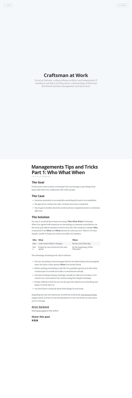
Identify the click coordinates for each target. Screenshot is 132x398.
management (45, 176)
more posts (41, 311)
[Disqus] (66, 349)
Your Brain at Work (89, 295)
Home (8, 5)
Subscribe (123, 5)
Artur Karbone (40, 306)
